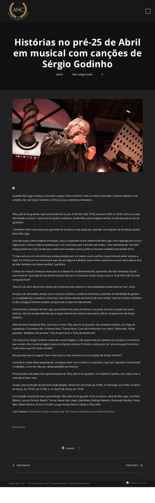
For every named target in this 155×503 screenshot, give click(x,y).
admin (59, 74)
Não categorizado (82, 74)
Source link (18, 427)
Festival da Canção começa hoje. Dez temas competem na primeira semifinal (71, 411)
